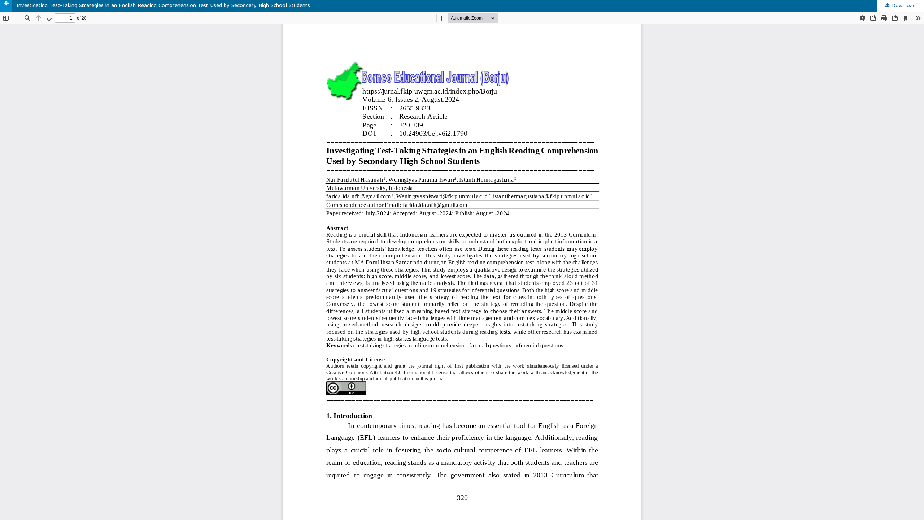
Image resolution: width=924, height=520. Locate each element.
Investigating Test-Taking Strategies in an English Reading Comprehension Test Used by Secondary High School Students (163, 6)
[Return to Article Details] (6, 6)
